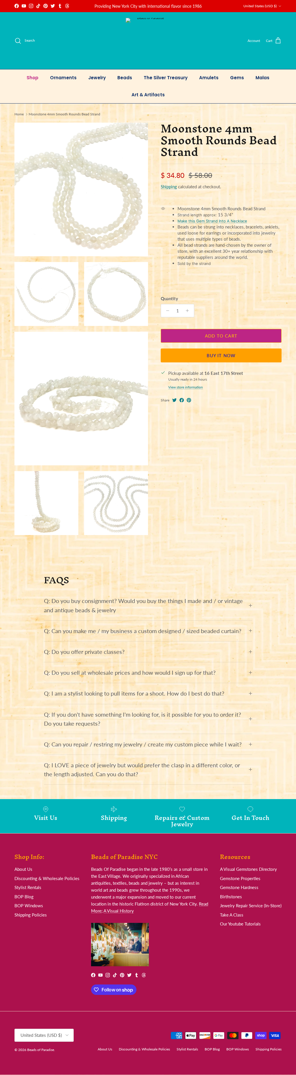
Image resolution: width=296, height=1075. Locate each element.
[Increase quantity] (189, 310)
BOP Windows (28, 905)
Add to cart (221, 335)
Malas (262, 78)
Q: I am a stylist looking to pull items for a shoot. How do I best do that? (134, 693)
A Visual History (118, 910)
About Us (23, 869)
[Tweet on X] (174, 400)
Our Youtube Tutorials (240, 923)
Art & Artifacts (148, 95)
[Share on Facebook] (182, 400)
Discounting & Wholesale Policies (46, 878)
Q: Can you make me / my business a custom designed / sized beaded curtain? (142, 631)
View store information (185, 387)
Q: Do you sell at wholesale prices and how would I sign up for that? (130, 672)
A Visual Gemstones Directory (248, 869)
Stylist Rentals (27, 887)
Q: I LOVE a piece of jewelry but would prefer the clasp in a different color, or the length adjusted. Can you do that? (142, 769)
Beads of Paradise (40, 1050)
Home (19, 114)
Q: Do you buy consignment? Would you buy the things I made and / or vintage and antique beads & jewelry (143, 605)
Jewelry (97, 78)
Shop (32, 78)
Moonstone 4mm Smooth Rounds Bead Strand (64, 114)
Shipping (169, 186)
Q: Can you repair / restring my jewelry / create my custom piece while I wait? (143, 744)
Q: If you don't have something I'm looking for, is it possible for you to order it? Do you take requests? (142, 719)
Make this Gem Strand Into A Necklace (212, 221)
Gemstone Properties (240, 878)
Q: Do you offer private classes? (84, 651)
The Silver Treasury (166, 78)
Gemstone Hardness (239, 887)
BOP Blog (24, 896)
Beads (124, 78)
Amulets (209, 78)
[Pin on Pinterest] (189, 400)
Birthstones (231, 896)
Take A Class (231, 914)
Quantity (169, 298)
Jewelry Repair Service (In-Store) (251, 905)
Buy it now (221, 355)
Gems (237, 78)
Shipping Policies (30, 914)
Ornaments (63, 78)
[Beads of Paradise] (148, 40)
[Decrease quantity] (166, 310)
